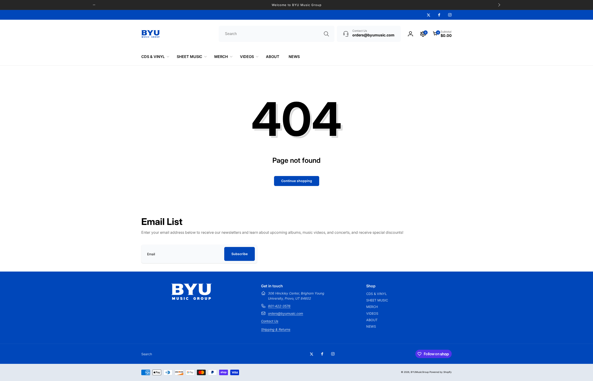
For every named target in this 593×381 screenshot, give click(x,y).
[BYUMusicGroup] (191, 298)
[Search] (326, 33)
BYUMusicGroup (420, 372)
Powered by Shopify (440, 372)
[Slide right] (499, 5)
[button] (442, 33)
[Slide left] (94, 5)
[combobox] (276, 34)
